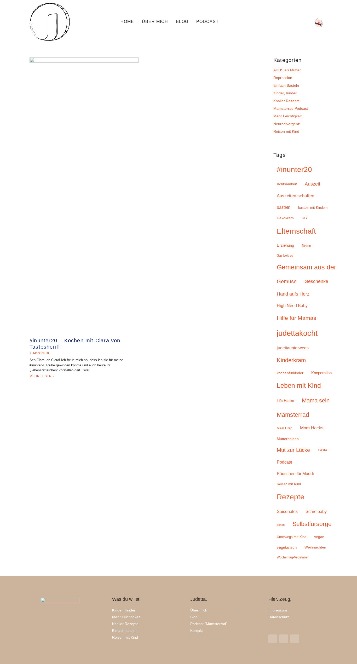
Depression (282, 78)
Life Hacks (285, 401)
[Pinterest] (276, 22)
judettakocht (297, 333)
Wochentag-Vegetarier (293, 557)
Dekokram (285, 218)
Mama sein (316, 400)
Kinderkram (291, 360)
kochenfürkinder (290, 373)
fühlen (306, 246)
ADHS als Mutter (287, 70)
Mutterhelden (288, 439)
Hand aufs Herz (293, 294)
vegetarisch (287, 547)
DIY (305, 218)
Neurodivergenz (286, 124)
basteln (283, 207)
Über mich (155, 21)
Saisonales (287, 511)
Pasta (322, 450)
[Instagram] (262, 22)
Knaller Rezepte (286, 101)
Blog (182, 21)
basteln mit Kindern (312, 208)
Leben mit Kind (299, 385)
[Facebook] (291, 22)
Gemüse (287, 281)
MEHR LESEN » (42, 376)
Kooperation (321, 373)
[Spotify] (305, 22)
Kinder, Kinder (285, 93)
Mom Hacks (312, 427)
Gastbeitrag (285, 255)
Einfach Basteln (286, 85)
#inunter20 (294, 169)
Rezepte (290, 497)
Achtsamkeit (287, 184)
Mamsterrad (293, 414)
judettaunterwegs (293, 348)
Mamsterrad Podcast (290, 108)
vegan (319, 537)
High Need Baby (292, 305)
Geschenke (316, 281)
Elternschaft (296, 231)
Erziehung (285, 245)
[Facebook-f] (283, 638)
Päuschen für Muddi (295, 473)
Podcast (207, 21)
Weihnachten (315, 547)
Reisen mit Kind (286, 131)
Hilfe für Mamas (296, 318)
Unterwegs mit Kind (291, 537)
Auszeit (312, 184)
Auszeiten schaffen (295, 195)
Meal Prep (284, 428)
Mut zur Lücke (293, 450)
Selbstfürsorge (312, 524)
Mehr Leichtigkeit (287, 116)
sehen (281, 524)
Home (127, 21)
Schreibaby (316, 511)
